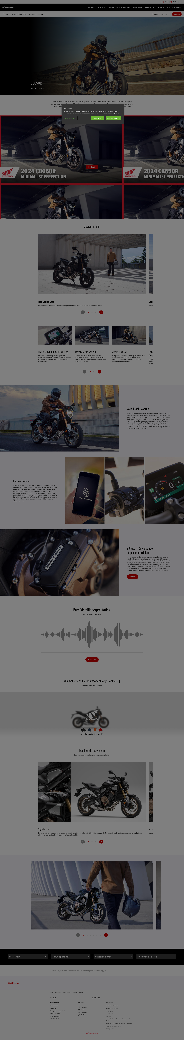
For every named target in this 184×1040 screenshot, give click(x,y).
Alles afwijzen (98, 118)
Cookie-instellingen (69, 118)
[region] (93, 114)
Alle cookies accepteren (113, 118)
